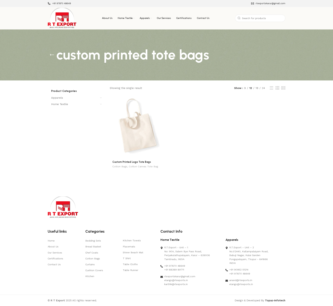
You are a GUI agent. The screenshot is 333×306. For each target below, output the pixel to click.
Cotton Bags (119, 166)
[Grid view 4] (283, 88)
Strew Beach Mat (133, 252)
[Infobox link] (59, 3)
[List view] (271, 88)
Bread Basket (93, 246)
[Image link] (63, 207)
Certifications (55, 258)
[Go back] (52, 54)
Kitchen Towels (132, 240)
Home (51, 240)
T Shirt (127, 258)
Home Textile (59, 104)
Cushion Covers (94, 270)
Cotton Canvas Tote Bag (143, 166)
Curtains (90, 264)
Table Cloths (130, 264)
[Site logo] (62, 18)
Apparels (57, 97)
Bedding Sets (93, 240)
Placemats (129, 246)
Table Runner (130, 270)
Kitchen (89, 276)
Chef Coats (91, 252)
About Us (53, 246)
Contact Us (54, 264)
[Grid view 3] (277, 88)
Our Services (55, 252)
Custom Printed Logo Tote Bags (131, 161)
